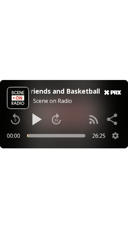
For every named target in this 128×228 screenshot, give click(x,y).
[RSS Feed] (93, 119)
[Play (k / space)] (36, 119)
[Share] (112, 119)
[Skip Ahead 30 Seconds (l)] (56, 119)
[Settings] (115, 136)
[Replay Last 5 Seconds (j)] (15, 119)
